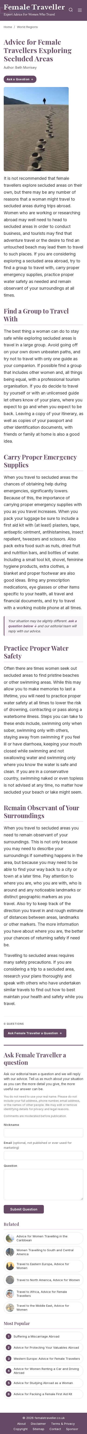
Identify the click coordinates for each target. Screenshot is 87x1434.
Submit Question (23, 1209)
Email (38, 1145)
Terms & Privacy (63, 1423)
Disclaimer (38, 1423)
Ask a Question (18, 79)
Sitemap (38, 1429)
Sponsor (72, 1429)
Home (8, 27)
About (21, 1423)
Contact (55, 1429)
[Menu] (79, 10)
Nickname (11, 1125)
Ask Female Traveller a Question (33, 1033)
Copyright (20, 1429)
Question (10, 1165)
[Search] (71, 10)
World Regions (27, 27)
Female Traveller (34, 7)
